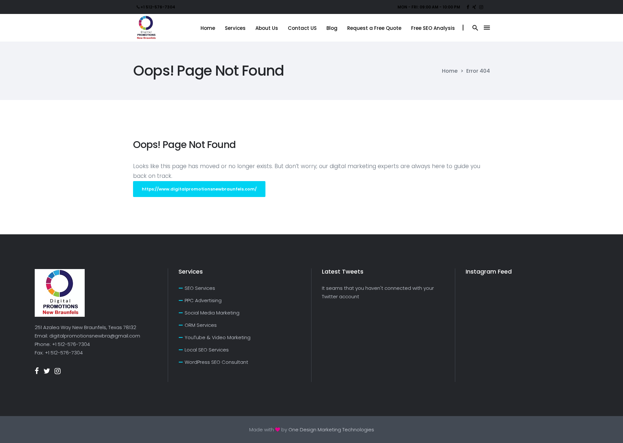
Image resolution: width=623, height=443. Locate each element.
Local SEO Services (207, 349)
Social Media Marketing (212, 312)
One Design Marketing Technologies (331, 429)
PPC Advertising (203, 300)
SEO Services (200, 288)
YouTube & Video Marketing (217, 337)
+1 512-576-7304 (71, 344)
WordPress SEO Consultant (216, 362)
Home (450, 71)
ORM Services (201, 325)
